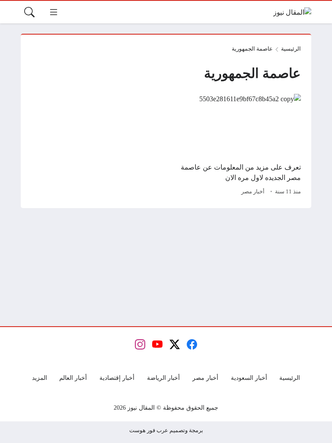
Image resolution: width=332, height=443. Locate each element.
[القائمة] (53, 12)
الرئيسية (291, 49)
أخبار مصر (253, 192)
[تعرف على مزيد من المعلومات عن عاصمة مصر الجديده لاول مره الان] (236, 146)
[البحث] (29, 12)
